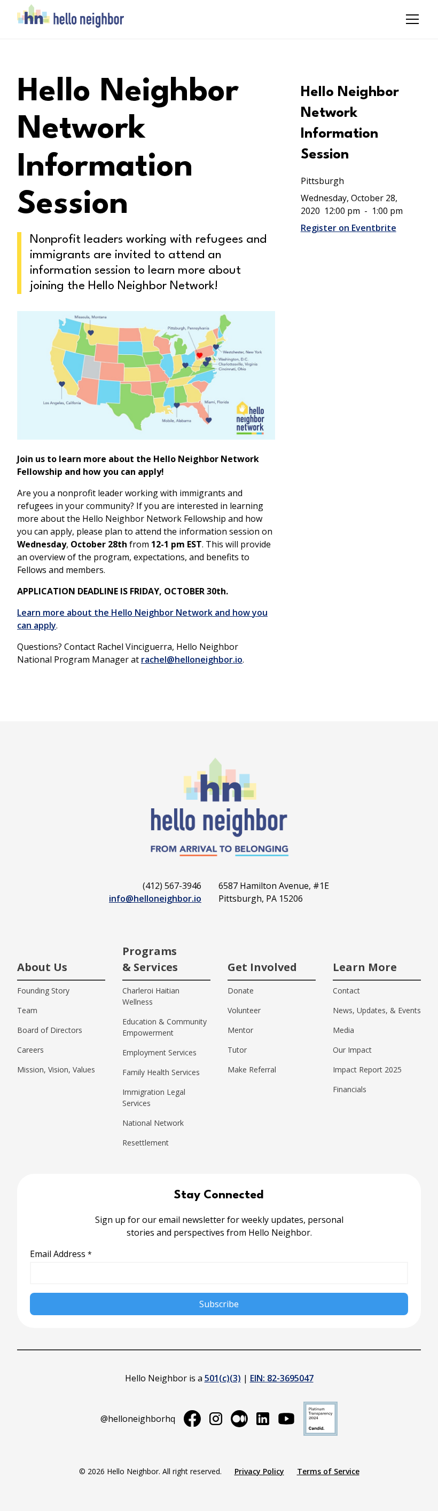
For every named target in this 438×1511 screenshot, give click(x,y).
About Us (42, 967)
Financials (349, 1089)
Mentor (240, 1030)
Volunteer (244, 1010)
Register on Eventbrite (348, 228)
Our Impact (352, 1050)
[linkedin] (262, 1418)
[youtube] (286, 1418)
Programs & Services (150, 959)
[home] (70, 19)
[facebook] (192, 1418)
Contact (346, 990)
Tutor (237, 1050)
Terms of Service (328, 1471)
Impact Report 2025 (367, 1069)
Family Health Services (161, 1072)
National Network (153, 1123)
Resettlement (145, 1143)
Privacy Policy (259, 1471)
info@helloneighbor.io (155, 898)
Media (343, 1030)
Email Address (61, 1254)
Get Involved (262, 967)
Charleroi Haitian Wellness (150, 996)
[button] (410, 19)
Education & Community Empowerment (164, 1027)
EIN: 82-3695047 (282, 1378)
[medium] (239, 1418)
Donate (241, 990)
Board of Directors (49, 1030)
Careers (30, 1050)
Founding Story (43, 990)
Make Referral (252, 1069)
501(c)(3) (223, 1378)
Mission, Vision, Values (56, 1069)
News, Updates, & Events (377, 1010)
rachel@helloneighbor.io (192, 659)
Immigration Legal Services (153, 1097)
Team (27, 1010)
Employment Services (159, 1052)
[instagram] (215, 1418)
